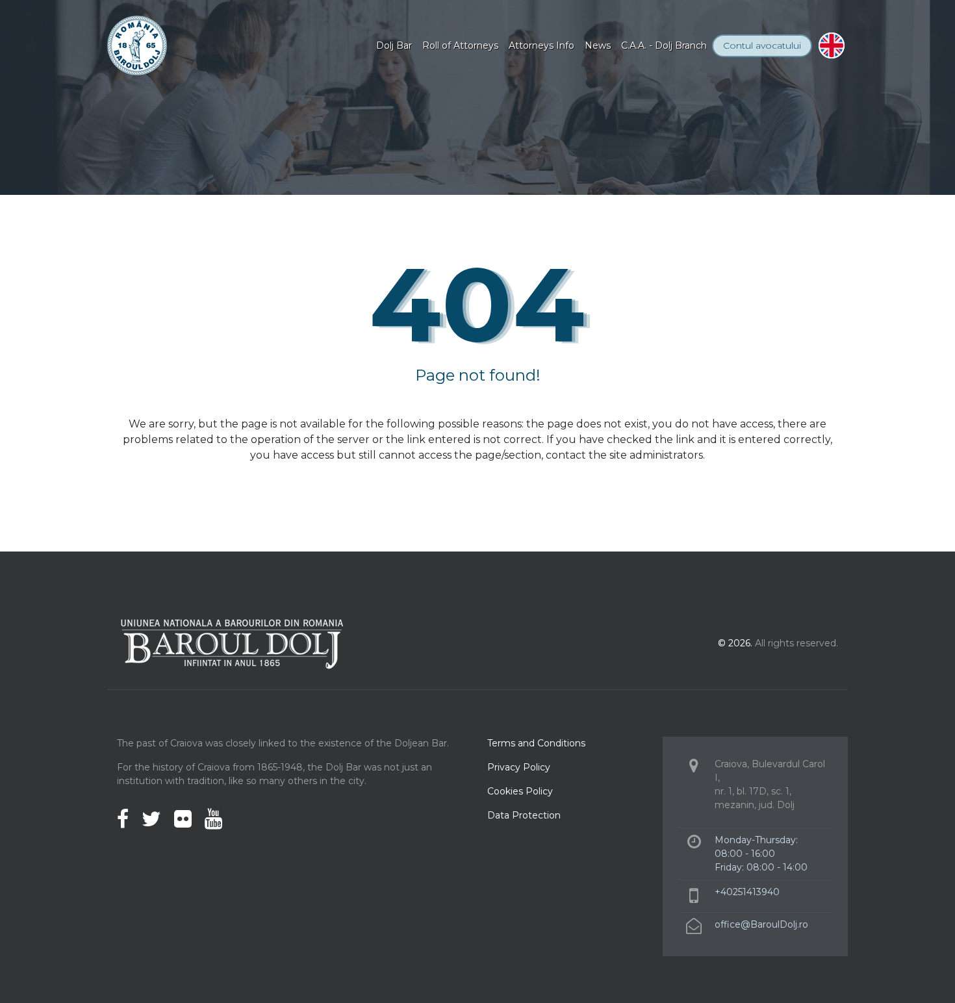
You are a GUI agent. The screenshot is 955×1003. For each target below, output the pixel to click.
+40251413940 (747, 892)
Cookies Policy (520, 791)
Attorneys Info (541, 45)
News (598, 45)
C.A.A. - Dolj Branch (664, 45)
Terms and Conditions (536, 743)
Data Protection (524, 815)
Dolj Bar (394, 45)
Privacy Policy (518, 767)
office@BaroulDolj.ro (761, 924)
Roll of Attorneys (460, 45)
